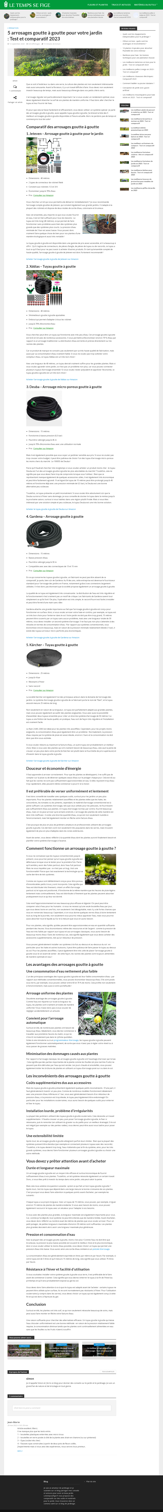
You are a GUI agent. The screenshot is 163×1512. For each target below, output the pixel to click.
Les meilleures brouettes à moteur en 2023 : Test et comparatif (141, 121)
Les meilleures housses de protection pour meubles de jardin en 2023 (142, 181)
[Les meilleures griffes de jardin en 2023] (124, 189)
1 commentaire (15, 91)
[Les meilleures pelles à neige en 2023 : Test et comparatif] (135, 15)
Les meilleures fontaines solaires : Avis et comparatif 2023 (142, 154)
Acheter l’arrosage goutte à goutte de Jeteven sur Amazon (52, 259)
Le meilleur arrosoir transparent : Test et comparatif (24, 1350)
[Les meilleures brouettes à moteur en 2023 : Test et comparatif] (124, 120)
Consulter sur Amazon (43, 195)
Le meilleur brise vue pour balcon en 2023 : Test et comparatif (141, 136)
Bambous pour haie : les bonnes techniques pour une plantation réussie (96, 15)
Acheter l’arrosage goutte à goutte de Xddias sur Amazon (51, 379)
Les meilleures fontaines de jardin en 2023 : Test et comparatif (142, 163)
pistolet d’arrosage (101, 1249)
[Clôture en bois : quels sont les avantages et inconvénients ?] (32, 15)
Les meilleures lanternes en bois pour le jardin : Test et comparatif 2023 (122, 15)
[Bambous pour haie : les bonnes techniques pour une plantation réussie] (84, 15)
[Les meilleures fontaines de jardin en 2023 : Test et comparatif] (124, 162)
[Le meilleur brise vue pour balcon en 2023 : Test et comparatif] (124, 135)
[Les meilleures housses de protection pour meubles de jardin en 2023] (124, 180)
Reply (19, 1451)
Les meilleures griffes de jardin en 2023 (143, 189)
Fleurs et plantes (98, 4)
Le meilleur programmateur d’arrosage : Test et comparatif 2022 (99, 1351)
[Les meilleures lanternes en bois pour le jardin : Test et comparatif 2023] (109, 15)
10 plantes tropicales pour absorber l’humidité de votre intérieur (70, 15)
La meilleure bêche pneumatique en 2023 (139, 129)
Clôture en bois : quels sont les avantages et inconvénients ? (43, 15)
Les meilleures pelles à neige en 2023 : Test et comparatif (147, 15)
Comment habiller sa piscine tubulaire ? (138, 83)
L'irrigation (13, 28)
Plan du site (91, 1481)
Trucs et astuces (121, 4)
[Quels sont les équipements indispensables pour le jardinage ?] (6, 16)
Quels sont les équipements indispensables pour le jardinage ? (18, 16)
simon (15, 81)
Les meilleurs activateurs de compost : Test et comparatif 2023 (142, 145)
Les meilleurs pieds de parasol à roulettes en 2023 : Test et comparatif (143, 112)
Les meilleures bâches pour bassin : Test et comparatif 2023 (141, 172)
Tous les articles (108, 1371)
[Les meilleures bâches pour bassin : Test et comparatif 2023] (124, 171)
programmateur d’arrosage (66, 1040)
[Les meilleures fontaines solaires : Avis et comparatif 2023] (124, 153)
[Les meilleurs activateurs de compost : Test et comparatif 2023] (124, 144)
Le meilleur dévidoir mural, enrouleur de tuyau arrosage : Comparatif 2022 (62, 1351)
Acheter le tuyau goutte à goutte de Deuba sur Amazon (51, 509)
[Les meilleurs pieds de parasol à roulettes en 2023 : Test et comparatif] (124, 111)
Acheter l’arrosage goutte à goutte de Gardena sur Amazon (52, 637)
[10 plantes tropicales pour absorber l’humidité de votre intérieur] (58, 15)
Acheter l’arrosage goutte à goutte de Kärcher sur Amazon (52, 760)
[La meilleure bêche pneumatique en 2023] (124, 129)
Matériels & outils (145, 4)
